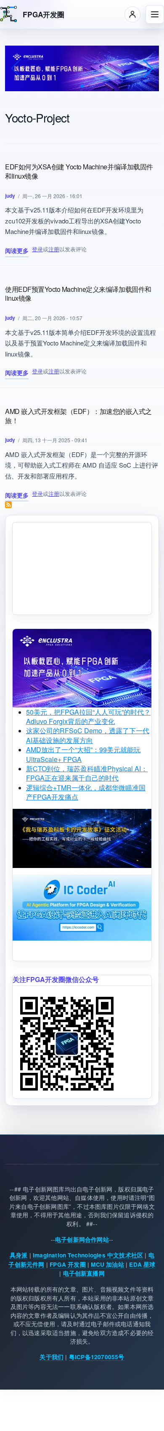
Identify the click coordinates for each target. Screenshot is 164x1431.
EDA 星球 (142, 1264)
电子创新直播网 (84, 1273)
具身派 (19, 1255)
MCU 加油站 (107, 1264)
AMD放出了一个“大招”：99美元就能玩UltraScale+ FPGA (83, 754)
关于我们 (51, 1357)
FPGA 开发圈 (68, 1264)
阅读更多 (17, 251)
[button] (82, 86)
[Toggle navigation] (154, 14)
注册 (53, 249)
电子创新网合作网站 (82, 1239)
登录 (37, 249)
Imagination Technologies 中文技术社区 (88, 1255)
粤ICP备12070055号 (96, 1357)
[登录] (132, 14)
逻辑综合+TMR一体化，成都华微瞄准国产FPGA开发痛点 (85, 792)
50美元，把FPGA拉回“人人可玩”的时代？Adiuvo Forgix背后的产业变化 (88, 716)
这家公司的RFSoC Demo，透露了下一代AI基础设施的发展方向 (87, 735)
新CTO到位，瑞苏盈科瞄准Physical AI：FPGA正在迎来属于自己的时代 (87, 773)
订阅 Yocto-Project (8, 504)
